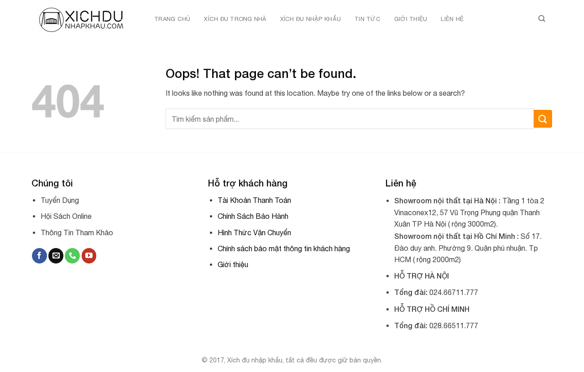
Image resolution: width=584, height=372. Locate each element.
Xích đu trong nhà (235, 19)
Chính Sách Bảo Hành (253, 216)
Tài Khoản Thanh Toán (254, 200)
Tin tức (368, 19)
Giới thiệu (411, 19)
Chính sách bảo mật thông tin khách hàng (284, 248)
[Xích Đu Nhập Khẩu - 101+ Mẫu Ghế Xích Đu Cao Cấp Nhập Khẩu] (83, 19)
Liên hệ (452, 19)
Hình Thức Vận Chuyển (254, 232)
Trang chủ (172, 19)
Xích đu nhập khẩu (310, 19)
